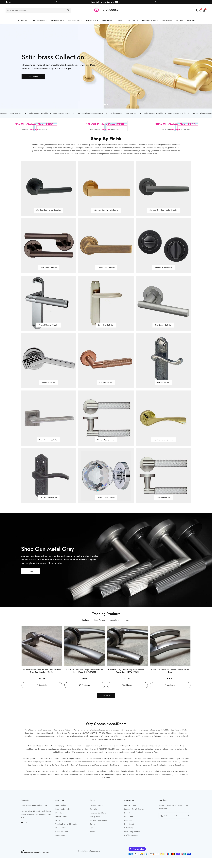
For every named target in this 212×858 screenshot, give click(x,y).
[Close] (134, 395)
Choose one (83, 421)
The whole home (89, 437)
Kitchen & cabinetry (90, 433)
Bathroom (86, 429)
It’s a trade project (89, 441)
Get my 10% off (106, 454)
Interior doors (88, 425)
